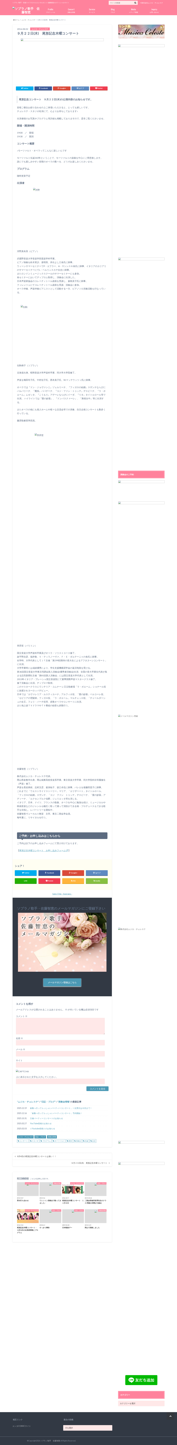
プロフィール (50, 10)
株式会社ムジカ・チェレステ (152, 3)
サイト (19, 1060)
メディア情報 (133, 10)
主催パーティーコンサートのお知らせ (46, 1118)
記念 (94, 1141)
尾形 (70, 1141)
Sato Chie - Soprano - (62, 893)
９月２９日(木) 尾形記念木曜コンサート (89, 1163)
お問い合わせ (154, 10)
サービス (92, 10)
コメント (21, 1016)
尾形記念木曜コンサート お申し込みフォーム (42, 850)
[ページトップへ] (170, 1416)
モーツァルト (60, 1141)
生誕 (86, 1141)
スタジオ (35, 1141)
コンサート (23, 1141)
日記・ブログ (48, 1101)
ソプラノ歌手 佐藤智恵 (50, 1441)
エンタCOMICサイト (21, 1426)
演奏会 (78, 1141)
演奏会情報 (71, 10)
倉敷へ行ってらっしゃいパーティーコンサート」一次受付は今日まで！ (61, 1108)
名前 (19, 1038)
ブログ (112, 10)
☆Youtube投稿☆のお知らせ (42, 1128)
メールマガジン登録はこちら (62, 982)
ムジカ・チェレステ (28, 20)
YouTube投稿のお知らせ (41, 1123)
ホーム (17, 20)
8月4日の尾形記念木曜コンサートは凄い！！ (36, 1156)
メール (20, 1049)
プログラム (46, 1141)
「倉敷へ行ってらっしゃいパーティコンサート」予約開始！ (56, 1113)
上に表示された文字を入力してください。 (37, 1077)
